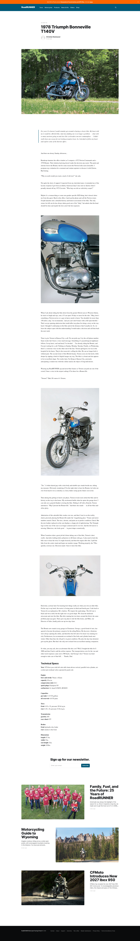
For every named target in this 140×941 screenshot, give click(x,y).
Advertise (69, 930)
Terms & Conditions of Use (108, 930)
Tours (41, 7)
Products (57, 7)
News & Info (65, 7)
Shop (77, 7)
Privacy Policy (96, 930)
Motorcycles (48, 7)
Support (63, 930)
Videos (72, 7)
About (57, 930)
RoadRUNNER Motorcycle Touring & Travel (31, 930)
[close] (138, 2)
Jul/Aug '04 (44, 22)
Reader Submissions (86, 930)
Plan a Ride (76, 930)
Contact (52, 930)
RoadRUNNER (28, 7)
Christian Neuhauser (53, 37)
